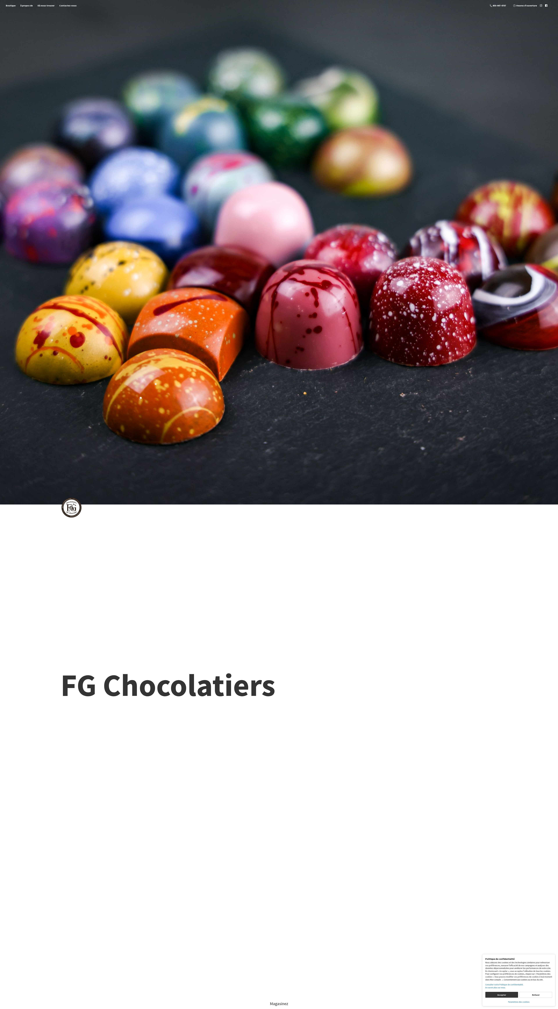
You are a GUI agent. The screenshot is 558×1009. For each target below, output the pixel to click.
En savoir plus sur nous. (495, 987)
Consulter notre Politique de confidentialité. (504, 984)
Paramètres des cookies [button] (519, 1002)
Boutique (11, 5)
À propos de (26, 5)
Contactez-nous (68, 5)
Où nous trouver (45, 5)
